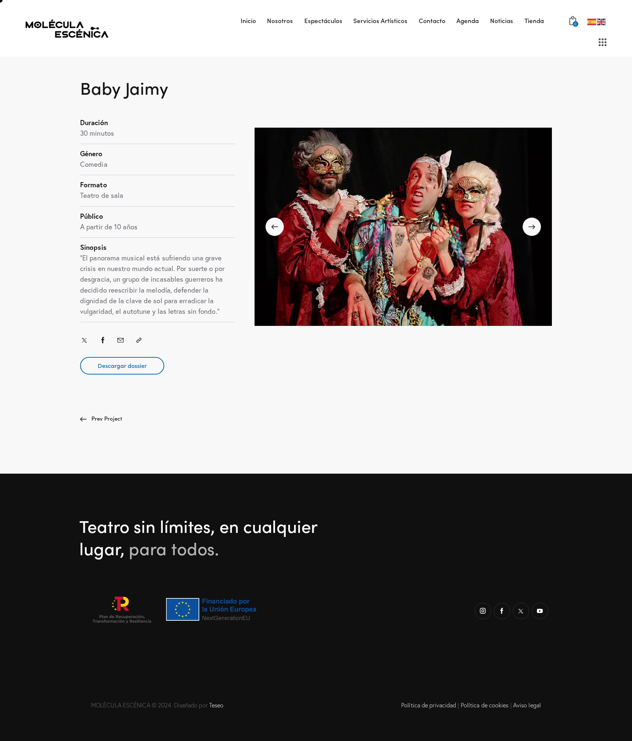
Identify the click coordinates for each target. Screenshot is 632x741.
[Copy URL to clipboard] (139, 340)
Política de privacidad (428, 705)
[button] (275, 227)
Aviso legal (527, 705)
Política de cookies (485, 705)
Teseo (216, 705)
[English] (601, 21)
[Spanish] (592, 21)
